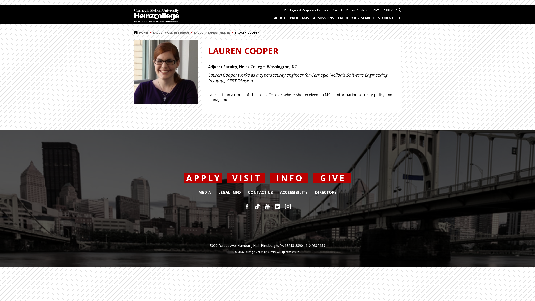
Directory (326, 192)
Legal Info (229, 192)
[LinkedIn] (278, 206)
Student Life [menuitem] (389, 18)
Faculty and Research (171, 32)
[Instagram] (288, 206)
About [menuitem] (280, 18)
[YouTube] (267, 206)
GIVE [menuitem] (376, 10)
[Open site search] (398, 9)
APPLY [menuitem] (387, 10)
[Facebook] (247, 206)
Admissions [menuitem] (323, 18)
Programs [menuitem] (299, 18)
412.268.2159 (315, 245)
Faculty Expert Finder (212, 32)
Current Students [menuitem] (357, 10)
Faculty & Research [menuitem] (356, 18)
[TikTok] (257, 206)
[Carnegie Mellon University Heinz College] (156, 16)
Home (143, 32)
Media (204, 192)
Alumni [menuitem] (337, 10)
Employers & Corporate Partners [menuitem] (306, 10)
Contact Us (260, 192)
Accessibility (294, 192)
